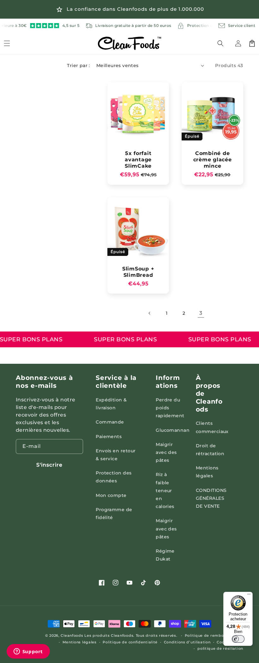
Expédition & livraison (111, 404)
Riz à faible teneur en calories (165, 490)
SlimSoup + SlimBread (138, 271)
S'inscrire (49, 465)
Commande (110, 422)
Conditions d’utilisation (187, 642)
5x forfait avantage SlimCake (138, 159)
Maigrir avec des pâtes (166, 452)
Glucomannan (173, 430)
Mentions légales (207, 472)
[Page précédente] (150, 313)
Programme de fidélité (114, 513)
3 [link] (200, 313)
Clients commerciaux (212, 427)
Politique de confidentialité (130, 642)
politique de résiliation (220, 648)
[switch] (238, 639)
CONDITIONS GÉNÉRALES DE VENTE (211, 498)
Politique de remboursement (214, 635)
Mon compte (111, 495)
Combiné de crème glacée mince (212, 159)
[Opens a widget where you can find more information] (28, 652)
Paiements (109, 436)
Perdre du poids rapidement (170, 407)
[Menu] (7, 43)
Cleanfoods (72, 635)
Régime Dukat (165, 555)
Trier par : (78, 65)
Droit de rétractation (210, 449)
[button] (224, 43)
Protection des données (114, 477)
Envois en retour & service (116, 455)
